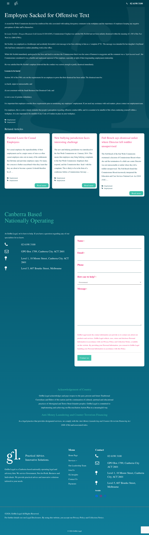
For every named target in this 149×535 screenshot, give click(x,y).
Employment (11, 120)
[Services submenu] (76, 460)
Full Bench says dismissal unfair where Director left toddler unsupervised (120, 142)
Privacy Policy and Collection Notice (116, 341)
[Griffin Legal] (16, 3)
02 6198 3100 (136, 3)
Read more (41, 185)
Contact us (84, 357)
